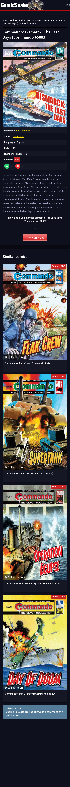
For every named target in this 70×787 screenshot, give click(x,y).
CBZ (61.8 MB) (36, 238)
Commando (18, 136)
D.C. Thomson (23, 130)
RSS (68, 5)
